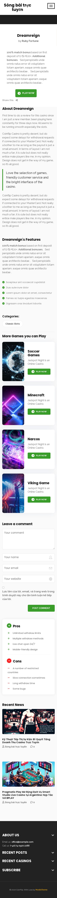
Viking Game (38, 483)
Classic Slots (12, 323)
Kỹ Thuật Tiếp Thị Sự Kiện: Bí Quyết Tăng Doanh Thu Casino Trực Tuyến (26, 741)
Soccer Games (34, 353)
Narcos (34, 439)
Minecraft (36, 395)
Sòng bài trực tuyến (17, 7)
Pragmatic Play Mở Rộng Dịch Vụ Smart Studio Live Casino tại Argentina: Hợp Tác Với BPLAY (27, 795)
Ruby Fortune (30, 41)
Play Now (28, 93)
